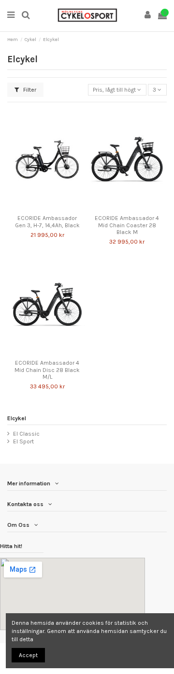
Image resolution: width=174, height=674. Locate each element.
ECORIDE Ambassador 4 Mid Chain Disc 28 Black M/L (47, 369)
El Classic (26, 433)
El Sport (23, 441)
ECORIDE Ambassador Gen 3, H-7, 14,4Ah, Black (47, 221)
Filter (29, 89)
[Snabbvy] (53, 208)
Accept (28, 655)
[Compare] (41, 208)
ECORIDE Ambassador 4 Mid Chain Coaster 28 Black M (127, 225)
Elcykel (16, 418)
